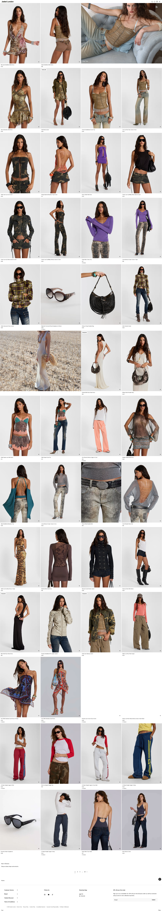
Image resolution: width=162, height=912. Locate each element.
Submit (153, 899)
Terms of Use (19, 906)
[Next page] (86, 872)
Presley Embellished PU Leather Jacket (49, 653)
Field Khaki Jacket (45, 129)
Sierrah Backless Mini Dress (6, 129)
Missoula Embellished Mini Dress (7, 64)
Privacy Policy (25, 906)
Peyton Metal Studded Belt (87, 523)
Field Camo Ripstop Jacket (87, 653)
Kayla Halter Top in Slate (87, 851)
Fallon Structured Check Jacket (7, 326)
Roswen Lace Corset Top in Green (89, 718)
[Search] (152, 1)
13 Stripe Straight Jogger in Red (7, 785)
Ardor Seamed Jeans (126, 326)
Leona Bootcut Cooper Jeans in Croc (49, 523)
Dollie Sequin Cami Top (46, 457)
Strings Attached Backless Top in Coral (49, 194)
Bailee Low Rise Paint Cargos (128, 653)
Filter (159, 910)
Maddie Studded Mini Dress (128, 457)
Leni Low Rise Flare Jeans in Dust (129, 129)
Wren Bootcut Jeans (126, 851)
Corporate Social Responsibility (52, 906)
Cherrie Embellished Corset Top (88, 129)
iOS (82, 894)
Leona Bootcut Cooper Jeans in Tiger (130, 259)
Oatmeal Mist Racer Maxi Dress (88, 392)
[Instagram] (44, 895)
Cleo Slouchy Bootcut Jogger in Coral (89, 457)
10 (84, 871)
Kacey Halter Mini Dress (87, 194)
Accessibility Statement (40, 906)
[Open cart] (157, 1)
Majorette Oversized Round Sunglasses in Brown (51, 326)
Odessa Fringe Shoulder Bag (88, 326)
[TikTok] (52, 895)
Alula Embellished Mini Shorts (47, 64)
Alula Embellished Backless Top (7, 523)
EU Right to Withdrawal (64, 906)
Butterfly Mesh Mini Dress (46, 588)
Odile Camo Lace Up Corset (6, 194)
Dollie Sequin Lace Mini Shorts (7, 457)
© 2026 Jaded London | (11, 906)
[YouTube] (48, 895)
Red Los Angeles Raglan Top (47, 785)
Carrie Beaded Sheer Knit (127, 523)
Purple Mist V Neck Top (87, 259)
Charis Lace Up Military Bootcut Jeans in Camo (51, 259)
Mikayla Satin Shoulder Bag (128, 392)
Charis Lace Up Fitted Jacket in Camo (8, 259)
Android (83, 896)
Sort (2, 910)
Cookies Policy (32, 906)
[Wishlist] (154, 1)
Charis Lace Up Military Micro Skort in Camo (131, 194)
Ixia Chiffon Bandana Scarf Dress (48, 718)
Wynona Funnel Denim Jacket (88, 588)
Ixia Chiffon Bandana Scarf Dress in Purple (9, 718)
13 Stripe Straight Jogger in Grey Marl (89, 785)
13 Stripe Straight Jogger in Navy (129, 785)
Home (2, 880)
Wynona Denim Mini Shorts (127, 588)
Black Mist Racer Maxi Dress (7, 653)
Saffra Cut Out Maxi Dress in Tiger (8, 588)
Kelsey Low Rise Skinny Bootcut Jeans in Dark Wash (133, 718)
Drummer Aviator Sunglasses (7, 851)
